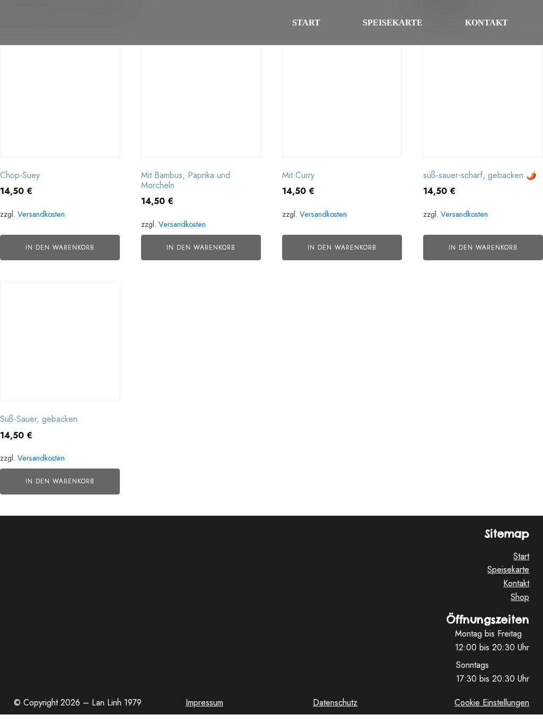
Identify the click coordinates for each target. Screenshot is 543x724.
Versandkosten (41, 214)
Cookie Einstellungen (491, 702)
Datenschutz (335, 702)
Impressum (204, 702)
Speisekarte (393, 22)
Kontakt (486, 22)
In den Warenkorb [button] (59, 247)
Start (306, 22)
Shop (520, 597)
